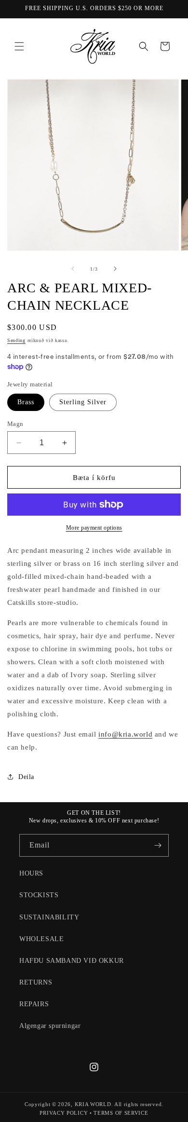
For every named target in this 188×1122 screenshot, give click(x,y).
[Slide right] (115, 268)
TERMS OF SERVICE (121, 1113)
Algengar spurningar (50, 1025)
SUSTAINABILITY (49, 917)
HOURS (31, 873)
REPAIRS (34, 1004)
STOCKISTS (38, 895)
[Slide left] (72, 268)
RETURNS (35, 982)
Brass (25, 402)
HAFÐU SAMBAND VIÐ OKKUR (71, 960)
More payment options (94, 527)
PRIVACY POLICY (64, 1113)
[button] (19, 46)
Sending (16, 340)
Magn (15, 423)
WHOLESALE (41, 939)
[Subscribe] (157, 845)
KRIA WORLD (93, 1104)
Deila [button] (26, 776)
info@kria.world (125, 734)
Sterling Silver (83, 402)
